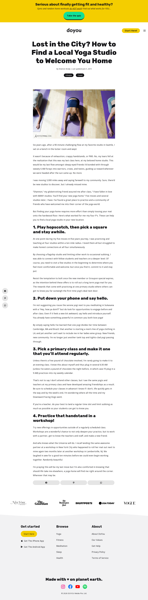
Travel (80, 75)
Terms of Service (100, 558)
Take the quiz (74, 15)
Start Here (29, 533)
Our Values (97, 540)
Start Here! (131, 30)
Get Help (96, 546)
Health (59, 558)
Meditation (61, 546)
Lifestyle (69, 75)
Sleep (59, 552)
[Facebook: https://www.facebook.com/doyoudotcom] (70, 586)
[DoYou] (74, 30)
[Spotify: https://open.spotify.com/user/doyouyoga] (85, 586)
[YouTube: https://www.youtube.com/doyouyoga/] (77, 586)
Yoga (58, 533)
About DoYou (98, 533)
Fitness (59, 540)
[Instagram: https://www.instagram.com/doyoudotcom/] (63, 586)
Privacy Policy (98, 552)
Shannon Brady (64, 69)
